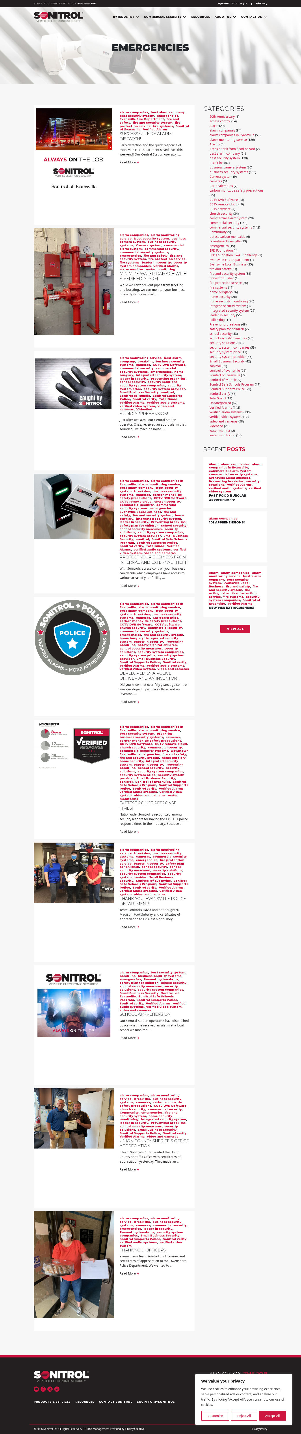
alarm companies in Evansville (232, 135)
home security (131, 761)
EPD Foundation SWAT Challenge (234, 255)
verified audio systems (165, 402)
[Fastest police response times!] (74, 746)
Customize (215, 1416)
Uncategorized (220, 403)
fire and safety (155, 255)
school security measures (141, 529)
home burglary (131, 638)
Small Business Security (139, 392)
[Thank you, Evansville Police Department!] (74, 873)
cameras (143, 364)
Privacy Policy (259, 1429)
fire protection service (150, 124)
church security (167, 501)
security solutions (162, 382)
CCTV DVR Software (169, 364)
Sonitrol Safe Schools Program (153, 783)
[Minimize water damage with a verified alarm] (74, 281)
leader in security (156, 262)
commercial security (161, 249)
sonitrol (167, 392)
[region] (243, 1399)
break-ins (145, 361)
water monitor (131, 269)
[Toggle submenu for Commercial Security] (184, 16)
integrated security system (158, 375)
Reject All (244, 1416)
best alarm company (167, 112)
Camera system (148, 245)
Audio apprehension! (144, 413)
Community (129, 1112)
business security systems (141, 737)
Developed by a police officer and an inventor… (149, 676)
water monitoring (160, 269)
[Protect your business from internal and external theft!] (74, 506)
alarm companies (134, 112)
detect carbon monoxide (227, 236)
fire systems (163, 126)
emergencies (167, 115)
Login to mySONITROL (156, 1401)
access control (220, 121)
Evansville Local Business (140, 512)
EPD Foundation (221, 250)
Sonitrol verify (144, 399)
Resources (85, 1401)
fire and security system (152, 122)
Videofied (144, 409)
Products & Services (52, 1401)
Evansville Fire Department (142, 119)
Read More (129, 162)
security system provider (164, 389)
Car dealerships (165, 617)
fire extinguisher (222, 278)
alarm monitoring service (140, 358)
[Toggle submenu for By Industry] (137, 16)
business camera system (228, 167)
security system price (137, 655)
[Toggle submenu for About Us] (234, 16)
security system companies (142, 385)
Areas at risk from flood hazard (232, 149)
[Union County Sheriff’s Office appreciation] (74, 1118)
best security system (137, 115)
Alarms (215, 144)
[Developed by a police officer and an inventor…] (74, 636)
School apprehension (145, 1014)
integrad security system (228, 306)
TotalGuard (168, 399)
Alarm (214, 126)
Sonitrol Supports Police (157, 542)
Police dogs (218, 320)
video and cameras (160, 553)
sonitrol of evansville (225, 370)
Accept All (272, 1416)
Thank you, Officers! (143, 1250)
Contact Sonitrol (115, 1401)
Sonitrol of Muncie (135, 395)
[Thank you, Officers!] (74, 1264)
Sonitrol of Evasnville (152, 781)
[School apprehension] (74, 1007)
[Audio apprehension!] (74, 386)
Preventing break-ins (168, 378)
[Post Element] (235, 482)
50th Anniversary (222, 116)
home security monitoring (229, 301)
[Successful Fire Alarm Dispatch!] (74, 155)
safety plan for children (139, 525)
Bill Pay (261, 3)
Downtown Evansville (225, 241)
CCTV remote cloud (136, 501)
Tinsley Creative (135, 1429)
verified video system (137, 406)
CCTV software (167, 624)
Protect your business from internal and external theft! (153, 560)
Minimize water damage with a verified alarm (153, 276)
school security (132, 382)
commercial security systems (144, 252)
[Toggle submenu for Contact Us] (265, 16)
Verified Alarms (155, 129)
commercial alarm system (228, 218)
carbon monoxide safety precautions (151, 496)
